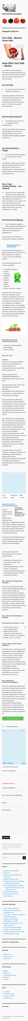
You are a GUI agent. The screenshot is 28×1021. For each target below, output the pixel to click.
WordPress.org (8, 998)
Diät (10, 845)
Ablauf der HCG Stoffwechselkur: (10, 504)
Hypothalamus (20, 378)
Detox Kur (7, 873)
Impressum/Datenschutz (11, 892)
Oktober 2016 (8, 954)
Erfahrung (7, 973)
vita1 (11, 847)
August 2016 (7, 958)
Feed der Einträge (9, 994)
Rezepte (6, 979)
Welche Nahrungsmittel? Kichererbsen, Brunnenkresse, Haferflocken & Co (13, 910)
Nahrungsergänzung (10, 975)
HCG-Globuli (8, 374)
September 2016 (8, 956)
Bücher (14, 844)
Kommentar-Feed (9, 996)
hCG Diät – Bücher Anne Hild (12, 39)
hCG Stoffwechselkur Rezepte (12, 927)
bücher (6, 845)
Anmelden (7, 991)
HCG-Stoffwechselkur (12, 14)
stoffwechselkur (6, 847)
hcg (12, 845)
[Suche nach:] (12, 858)
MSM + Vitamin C (8, 763)
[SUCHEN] (24, 857)
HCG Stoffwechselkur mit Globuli (13, 885)
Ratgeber (18, 844)
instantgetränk (17, 845)
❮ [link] (22, 774)
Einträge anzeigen (12, 726)
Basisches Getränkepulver (11, 870)
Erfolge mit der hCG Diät (11, 879)
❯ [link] (24, 774)
